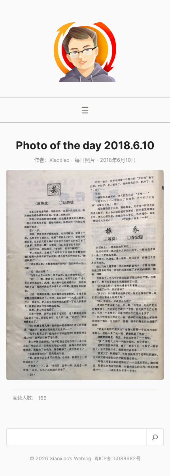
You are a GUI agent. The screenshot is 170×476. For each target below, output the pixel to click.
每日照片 (85, 160)
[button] (85, 275)
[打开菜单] (85, 110)
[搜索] (154, 437)
